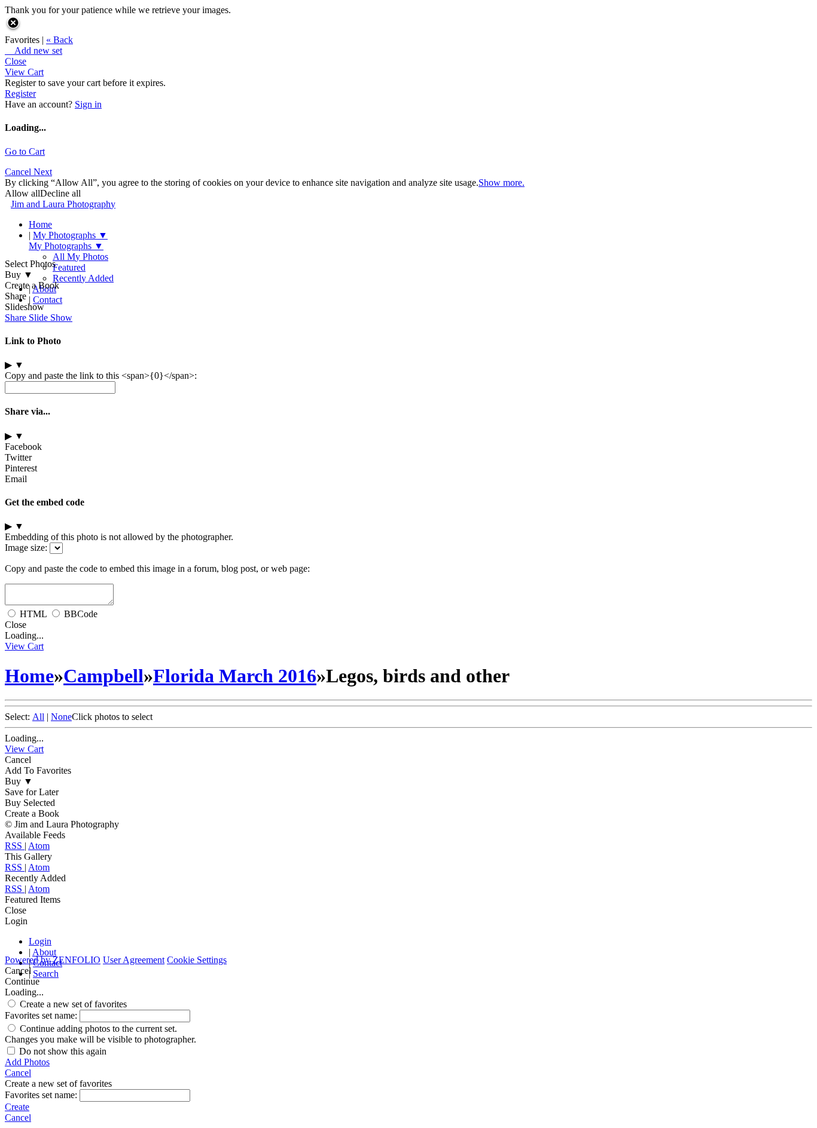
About (44, 289)
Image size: (26, 547)
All (38, 717)
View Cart (24, 72)
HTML (33, 614)
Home (40, 224)
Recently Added (83, 278)
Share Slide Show (38, 317)
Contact (47, 300)
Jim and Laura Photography (63, 204)
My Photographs (70, 235)
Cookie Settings (197, 960)
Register (20, 93)
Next (42, 172)
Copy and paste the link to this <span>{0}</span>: (101, 375)
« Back (59, 40)
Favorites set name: (42, 1015)
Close (15, 61)
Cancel (19, 172)
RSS (15, 846)
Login (40, 941)
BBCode (80, 614)
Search (46, 973)
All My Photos (80, 257)
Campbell (103, 675)
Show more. (501, 182)
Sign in (88, 104)
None (61, 717)
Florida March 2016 (234, 675)
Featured (69, 267)
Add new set (33, 50)
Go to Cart (25, 151)
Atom (39, 846)
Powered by (52, 960)
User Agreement (133, 960)
